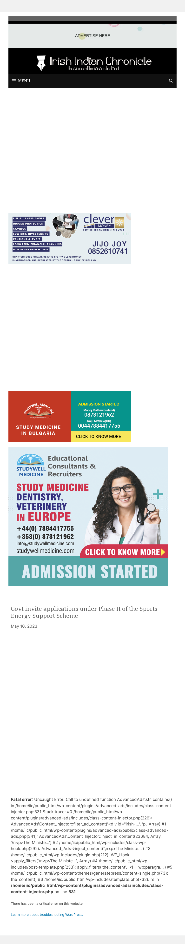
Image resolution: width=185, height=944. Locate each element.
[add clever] (69, 262)
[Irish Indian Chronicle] (92, 62)
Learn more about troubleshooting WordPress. (47, 914)
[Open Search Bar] (171, 81)
